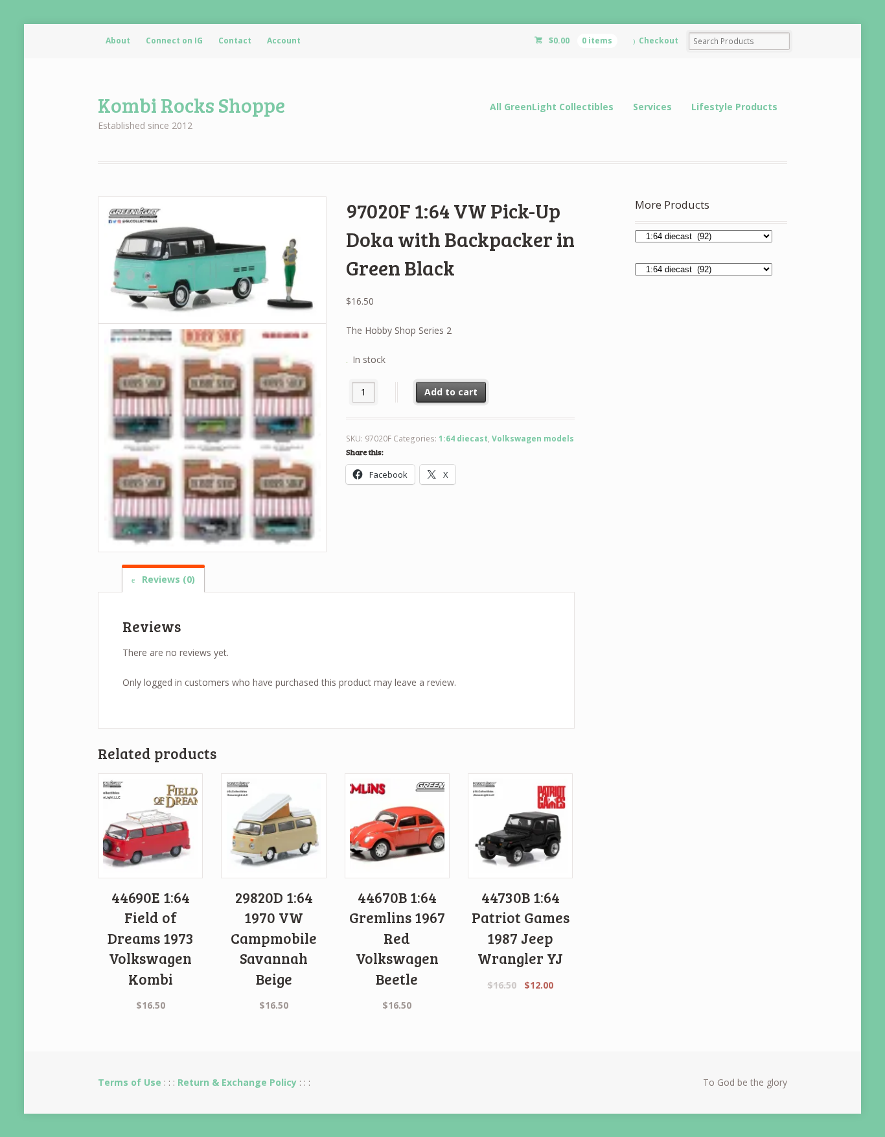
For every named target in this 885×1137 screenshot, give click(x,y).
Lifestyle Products (734, 106)
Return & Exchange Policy (237, 1082)
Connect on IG (174, 40)
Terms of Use (129, 1082)
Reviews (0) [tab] (167, 579)
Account (284, 40)
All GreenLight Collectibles (552, 106)
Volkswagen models (533, 438)
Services (652, 106)
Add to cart (450, 392)
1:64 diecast (463, 438)
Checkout (658, 40)
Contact (234, 40)
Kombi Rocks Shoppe (191, 105)
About (118, 40)
